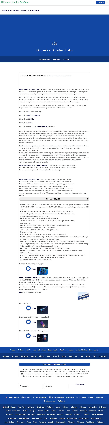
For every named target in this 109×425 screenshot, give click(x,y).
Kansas (75, 411)
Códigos (71, 397)
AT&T (28, 350)
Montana (68, 414)
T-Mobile (31, 119)
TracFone (63, 350)
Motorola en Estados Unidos (29, 89)
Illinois (54, 411)
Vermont (42, 422)
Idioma (100, 397)
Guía (92, 397)
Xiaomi (41, 356)
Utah (35, 422)
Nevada (86, 414)
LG (76, 356)
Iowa (68, 411)
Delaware (102, 407)
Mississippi (51, 414)
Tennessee (20, 422)
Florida (25, 411)
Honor (64, 356)
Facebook (25, 386)
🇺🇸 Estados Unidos (12, 397)
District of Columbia (13, 411)
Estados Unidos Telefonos (16, 2)
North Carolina (24, 418)
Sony (49, 356)
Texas (29, 422)
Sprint (30, 123)
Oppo (71, 356)
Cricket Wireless (81, 350)
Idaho (47, 411)
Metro (71, 350)
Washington (90, 422)
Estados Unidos (44, 59)
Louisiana (92, 411)
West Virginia (60, 422)
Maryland (9, 414)
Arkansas (74, 407)
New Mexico (12, 418)
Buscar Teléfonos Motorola (29, 278)
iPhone (16, 356)
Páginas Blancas (40, 397)
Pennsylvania (72, 418)
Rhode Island (83, 418)
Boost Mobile (52, 350)
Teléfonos (56, 59)
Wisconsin (71, 422)
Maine (100, 411)
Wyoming (80, 422)
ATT (29, 111)
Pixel (94, 356)
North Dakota (36, 418)
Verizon (13, 350)
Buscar (101, 2)
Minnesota (41, 414)
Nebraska (77, 414)
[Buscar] (98, 2)
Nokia (88, 356)
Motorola (24, 356)
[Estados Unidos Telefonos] (106, 2)
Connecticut (92, 407)
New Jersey (41, 407)
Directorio (82, 397)
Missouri (60, 414)
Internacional (50, 401)
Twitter (49, 386)
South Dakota (10, 422)
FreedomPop (93, 350)
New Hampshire (97, 414)
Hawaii (40, 411)
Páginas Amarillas (57, 397)
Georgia (32, 411)
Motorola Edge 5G (53, 199)
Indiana (61, 411)
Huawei (56, 356)
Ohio (45, 418)
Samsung (5, 356)
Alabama (50, 407)
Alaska (58, 407)
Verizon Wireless (34, 115)
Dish (34, 350)
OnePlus (34, 356)
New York (21, 407)
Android (103, 356)
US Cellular (42, 350)
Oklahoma (53, 418)
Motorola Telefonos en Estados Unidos (33, 165)
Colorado (83, 407)
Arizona (65, 407)
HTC (81, 356)
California (30, 407)
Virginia (51, 422)
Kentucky (83, 411)
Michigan (31, 414)
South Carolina (96, 418)
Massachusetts (20, 414)
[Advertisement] (54, 29)
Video (33, 269)
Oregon (62, 418)
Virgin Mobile (42, 126)
